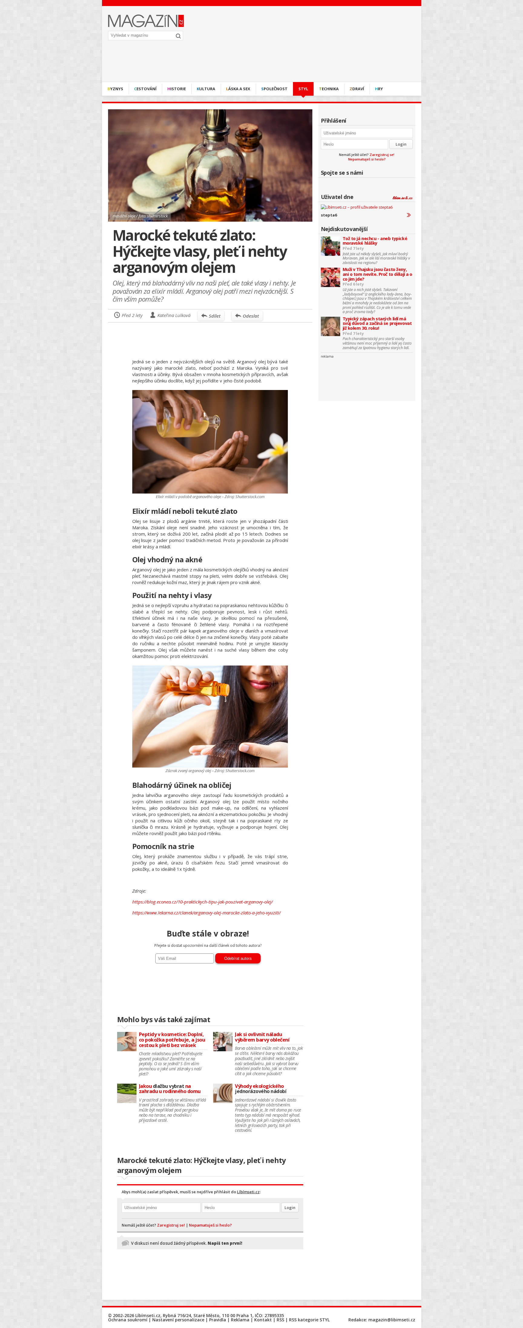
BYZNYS (115, 88)
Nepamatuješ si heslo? (367, 159)
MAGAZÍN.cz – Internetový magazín (146, 21)
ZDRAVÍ (357, 88)
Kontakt (263, 1320)
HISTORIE (176, 88)
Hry (379, 88)
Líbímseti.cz (248, 1191)
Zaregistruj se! (382, 154)
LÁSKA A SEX (238, 88)
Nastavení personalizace (178, 1320)
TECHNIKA (329, 88)
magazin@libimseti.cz (391, 1320)
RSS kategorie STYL (309, 1320)
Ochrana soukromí (127, 1320)
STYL (303, 88)
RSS (280, 1320)
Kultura (206, 88)
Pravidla (217, 1320)
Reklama (240, 1320)
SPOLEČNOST (274, 88)
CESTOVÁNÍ (145, 88)
